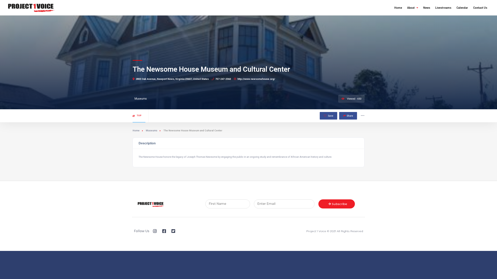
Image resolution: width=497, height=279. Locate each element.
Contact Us (480, 7)
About (411, 7)
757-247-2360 (223, 79)
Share (350, 115)
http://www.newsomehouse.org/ (256, 79)
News (426, 7)
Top (139, 116)
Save (330, 115)
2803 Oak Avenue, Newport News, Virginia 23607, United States (172, 79)
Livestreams (443, 7)
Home (398, 7)
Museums (151, 130)
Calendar (462, 7)
